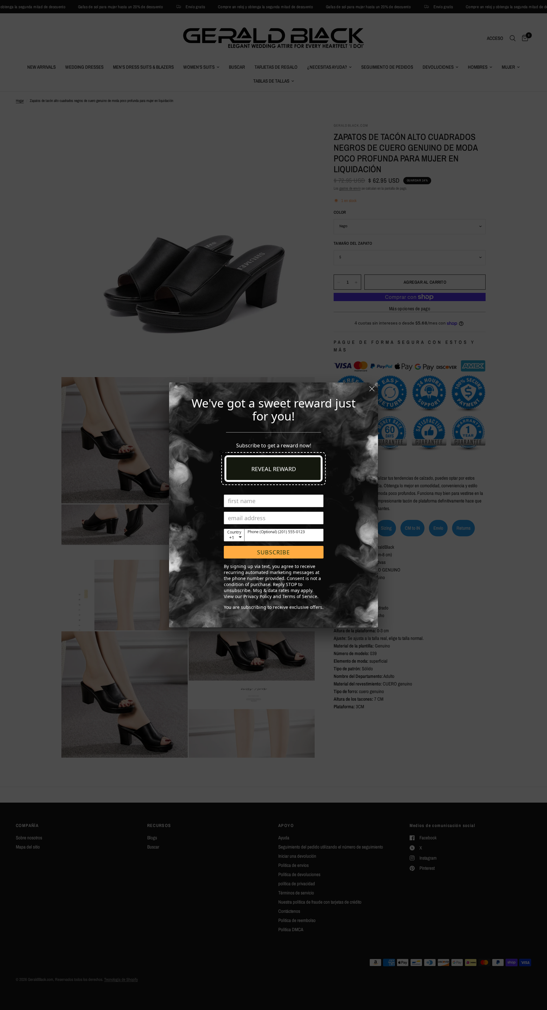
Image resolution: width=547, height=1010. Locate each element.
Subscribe (273, 552)
